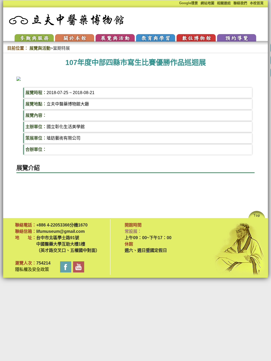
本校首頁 (257, 3)
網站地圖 (207, 3)
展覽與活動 (40, 48)
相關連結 (224, 3)
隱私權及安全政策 (32, 269)
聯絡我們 (240, 3)
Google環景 (188, 3)
